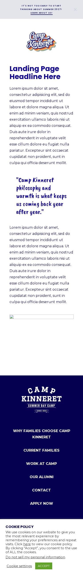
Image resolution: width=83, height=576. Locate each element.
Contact (41, 490)
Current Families (41, 450)
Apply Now (41, 503)
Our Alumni (42, 477)
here (27, 544)
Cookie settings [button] (19, 566)
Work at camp (41, 464)
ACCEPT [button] (44, 566)
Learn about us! (42, 13)
